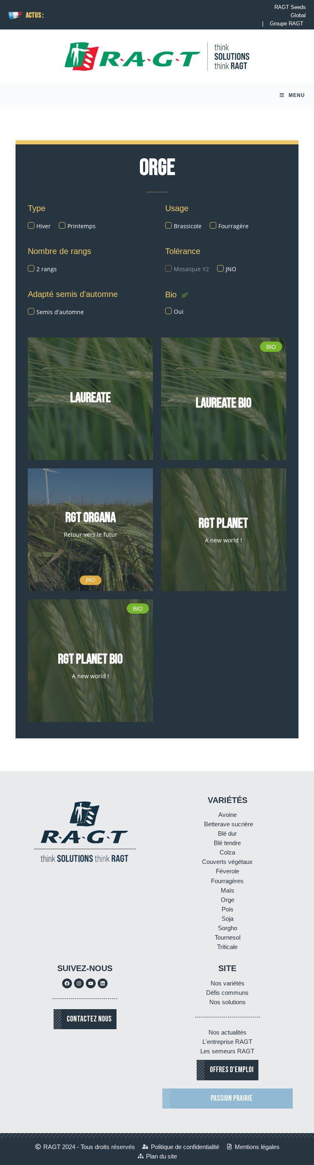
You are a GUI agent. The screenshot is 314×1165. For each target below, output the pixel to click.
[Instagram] (79, 983)
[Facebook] (67, 983)
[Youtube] (91, 983)
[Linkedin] (103, 983)
